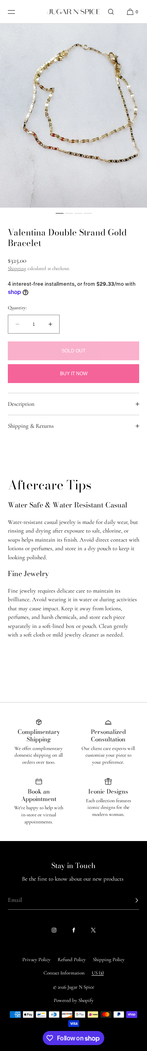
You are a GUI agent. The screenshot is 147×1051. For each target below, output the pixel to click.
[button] (111, 11)
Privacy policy (36, 959)
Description (21, 403)
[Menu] (17, 11)
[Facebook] (73, 930)
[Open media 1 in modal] (73, 116)
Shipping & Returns (31, 425)
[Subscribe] (129, 900)
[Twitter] (93, 930)
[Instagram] (54, 930)
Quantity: (17, 308)
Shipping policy (109, 959)
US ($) (98, 973)
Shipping (17, 268)
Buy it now (73, 373)
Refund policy (72, 959)
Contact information (64, 973)
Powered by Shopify (74, 1000)
